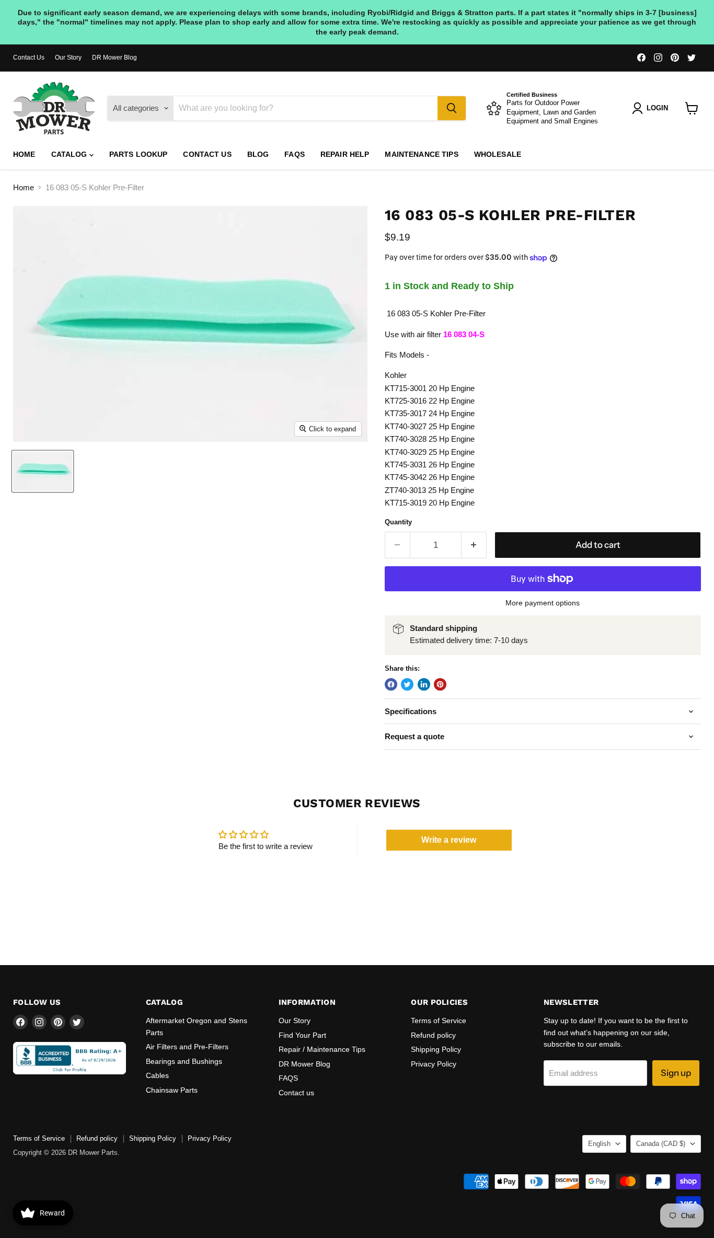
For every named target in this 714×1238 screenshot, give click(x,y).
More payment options (542, 603)
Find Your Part (302, 1035)
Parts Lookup (138, 154)
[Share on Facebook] (391, 684)
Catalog (70, 154)
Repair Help (345, 154)
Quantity (398, 522)
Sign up (676, 1073)
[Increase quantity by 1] (474, 545)
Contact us (207, 154)
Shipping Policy (436, 1049)
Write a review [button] (448, 839)
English (599, 1144)
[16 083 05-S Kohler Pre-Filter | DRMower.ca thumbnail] (42, 471)
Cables (157, 1075)
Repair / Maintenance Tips (322, 1049)
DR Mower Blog (114, 57)
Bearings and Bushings (184, 1061)
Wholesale (497, 154)
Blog (258, 154)
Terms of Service (438, 1020)
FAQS (294, 154)
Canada (660, 1144)
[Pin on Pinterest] (440, 684)
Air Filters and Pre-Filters (187, 1046)
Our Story (68, 57)
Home (24, 154)
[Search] (451, 108)
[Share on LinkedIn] (424, 684)
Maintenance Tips (421, 154)
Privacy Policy (433, 1064)
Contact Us (28, 57)
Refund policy (433, 1035)
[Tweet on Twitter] (407, 684)
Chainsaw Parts (172, 1090)
